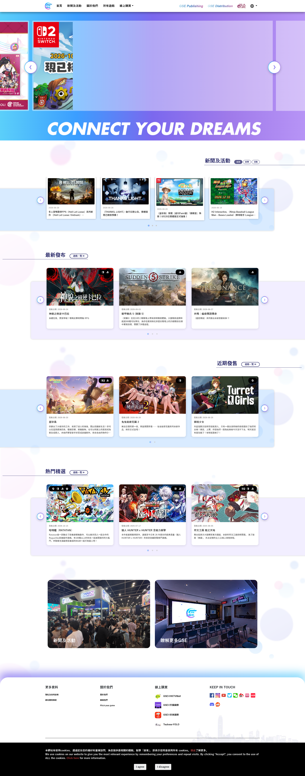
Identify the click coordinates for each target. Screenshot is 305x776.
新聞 (247, 162)
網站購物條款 (51, 700)
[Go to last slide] (30, 67)
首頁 (59, 5)
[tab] (148, 226)
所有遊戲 (109, 5)
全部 (238, 162)
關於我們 (92, 5)
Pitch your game (107, 705)
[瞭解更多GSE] (206, 613)
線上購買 (125, 5)
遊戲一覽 (78, 256)
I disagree (163, 767)
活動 (256, 162)
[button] (254, 6)
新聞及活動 (74, 5)
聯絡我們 (104, 700)
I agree (140, 767)
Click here (73, 758)
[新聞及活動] (99, 613)
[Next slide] (274, 67)
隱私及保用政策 (52, 695)
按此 (193, 750)
